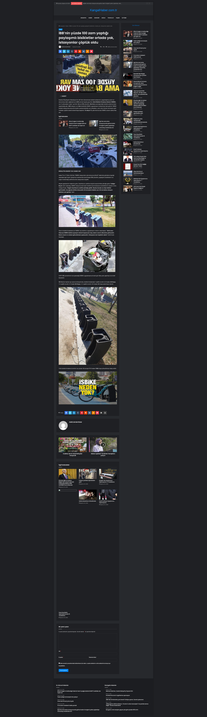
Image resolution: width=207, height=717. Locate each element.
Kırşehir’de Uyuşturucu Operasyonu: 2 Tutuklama (106, 481)
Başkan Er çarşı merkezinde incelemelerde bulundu (140, 120)
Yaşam (118, 17)
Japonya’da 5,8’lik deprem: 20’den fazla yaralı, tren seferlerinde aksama (140, 93)
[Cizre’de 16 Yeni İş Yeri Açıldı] (127, 50)
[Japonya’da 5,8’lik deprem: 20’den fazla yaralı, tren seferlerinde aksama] (127, 93)
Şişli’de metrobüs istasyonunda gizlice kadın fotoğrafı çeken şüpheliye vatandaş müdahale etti (139, 66)
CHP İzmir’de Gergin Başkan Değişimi (139, 187)
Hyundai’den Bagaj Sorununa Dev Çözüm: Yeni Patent (96, 3)
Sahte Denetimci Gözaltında (87, 501)
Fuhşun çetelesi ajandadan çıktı (87, 481)
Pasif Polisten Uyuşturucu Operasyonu (106, 501)
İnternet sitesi (92, 657)
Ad (60, 651)
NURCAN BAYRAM (66, 46)
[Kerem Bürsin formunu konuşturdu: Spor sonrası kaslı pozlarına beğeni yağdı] (127, 84)
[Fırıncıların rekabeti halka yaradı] (127, 57)
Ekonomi (96, 17)
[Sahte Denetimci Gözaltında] (88, 495)
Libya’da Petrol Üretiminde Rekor (138, 172)
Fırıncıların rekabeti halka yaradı (139, 56)
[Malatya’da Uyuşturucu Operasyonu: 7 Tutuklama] (127, 181)
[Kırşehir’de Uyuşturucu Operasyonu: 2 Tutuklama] (108, 474)
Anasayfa (83, 17)
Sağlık (103, 17)
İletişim (124, 17)
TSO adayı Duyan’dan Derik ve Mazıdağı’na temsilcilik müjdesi (139, 158)
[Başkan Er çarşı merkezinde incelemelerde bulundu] (127, 121)
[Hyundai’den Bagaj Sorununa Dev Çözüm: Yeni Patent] (127, 76)
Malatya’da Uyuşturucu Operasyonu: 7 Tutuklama (140, 180)
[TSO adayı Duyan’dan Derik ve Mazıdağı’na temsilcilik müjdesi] (127, 159)
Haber (90, 17)
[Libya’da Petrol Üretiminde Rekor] (127, 174)
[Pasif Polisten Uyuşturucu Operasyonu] (108, 495)
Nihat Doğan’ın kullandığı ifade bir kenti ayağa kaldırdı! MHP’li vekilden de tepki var (77, 123)
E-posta (61, 657)
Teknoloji (111, 17)
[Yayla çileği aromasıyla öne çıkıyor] (127, 43)
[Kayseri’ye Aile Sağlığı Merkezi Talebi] (127, 166)
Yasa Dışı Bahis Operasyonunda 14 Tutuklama (64, 614)
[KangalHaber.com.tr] (103, 10)
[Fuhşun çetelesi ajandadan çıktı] (88, 474)
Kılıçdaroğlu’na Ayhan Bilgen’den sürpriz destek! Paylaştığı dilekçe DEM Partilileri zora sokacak (66, 483)
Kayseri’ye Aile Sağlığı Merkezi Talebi (139, 165)
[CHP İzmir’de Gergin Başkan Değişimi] (127, 189)
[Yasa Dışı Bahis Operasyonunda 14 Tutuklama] (67, 550)
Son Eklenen (135, 25)
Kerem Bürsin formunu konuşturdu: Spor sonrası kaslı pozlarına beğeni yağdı (140, 84)
